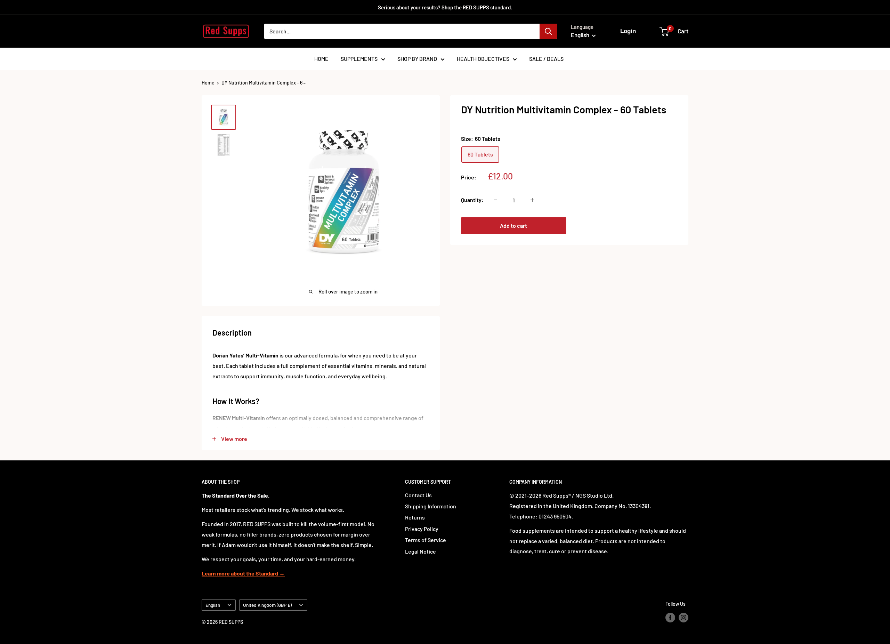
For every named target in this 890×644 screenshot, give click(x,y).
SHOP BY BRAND (417, 58)
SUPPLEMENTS (359, 58)
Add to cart (513, 225)
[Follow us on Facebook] (670, 617)
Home (208, 83)
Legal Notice (420, 551)
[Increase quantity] (532, 200)
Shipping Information (430, 506)
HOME (321, 58)
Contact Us (418, 495)
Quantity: (472, 199)
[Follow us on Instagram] (683, 617)
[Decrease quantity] (495, 200)
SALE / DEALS (546, 58)
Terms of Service (425, 540)
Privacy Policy (421, 528)
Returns (415, 517)
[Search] (548, 31)
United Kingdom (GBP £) (267, 605)
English (212, 605)
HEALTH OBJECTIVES (483, 58)
